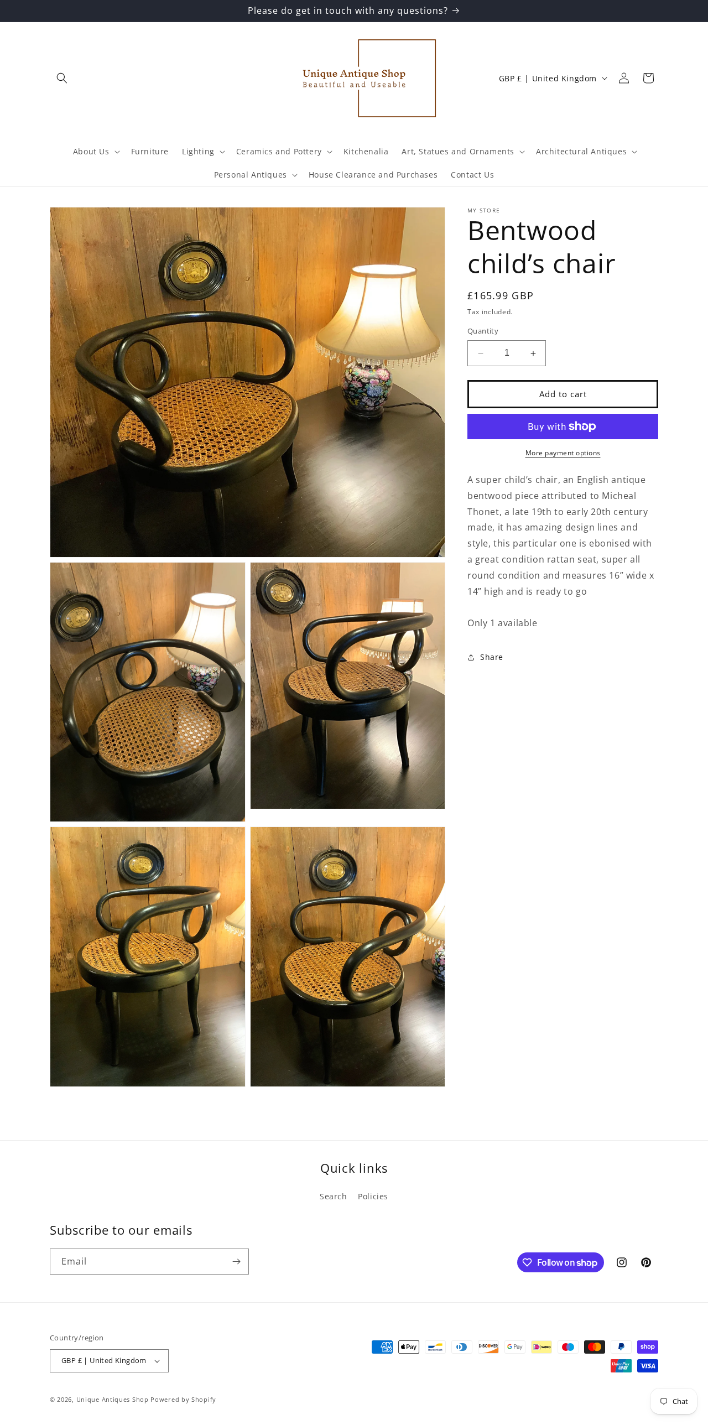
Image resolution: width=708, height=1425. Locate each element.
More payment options (563, 452)
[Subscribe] (236, 1262)
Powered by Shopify (183, 1399)
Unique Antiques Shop (112, 1399)
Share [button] (491, 657)
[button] (62, 78)
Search (333, 1196)
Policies (373, 1196)
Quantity (482, 331)
